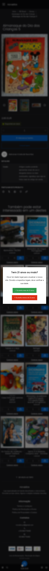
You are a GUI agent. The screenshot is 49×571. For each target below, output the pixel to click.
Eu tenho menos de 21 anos (25, 298)
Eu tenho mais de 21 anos (25, 290)
